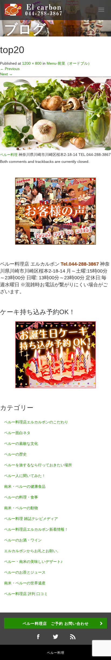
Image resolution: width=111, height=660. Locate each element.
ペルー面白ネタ (17, 433)
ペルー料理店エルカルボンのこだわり (36, 422)
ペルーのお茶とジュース (25, 572)
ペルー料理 (9, 155)
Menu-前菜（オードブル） (69, 63)
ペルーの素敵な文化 (21, 443)
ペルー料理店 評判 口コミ (26, 594)
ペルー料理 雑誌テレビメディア (31, 518)
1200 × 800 (31, 63)
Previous (10, 69)
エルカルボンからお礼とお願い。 (32, 551)
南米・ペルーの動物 (21, 508)
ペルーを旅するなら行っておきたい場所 (38, 465)
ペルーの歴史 (15, 454)
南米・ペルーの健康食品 (25, 486)
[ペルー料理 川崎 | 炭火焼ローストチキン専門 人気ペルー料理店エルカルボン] (35, 9)
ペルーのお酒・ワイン (23, 540)
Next (6, 74)
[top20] (55, 113)
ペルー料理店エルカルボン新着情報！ (36, 529)
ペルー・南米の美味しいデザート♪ (33, 561)
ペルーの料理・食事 (21, 497)
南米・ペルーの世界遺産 (25, 583)
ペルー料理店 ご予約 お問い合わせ (56, 623)
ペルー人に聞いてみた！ (25, 476)
